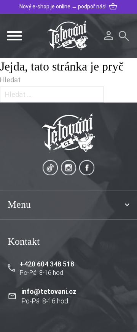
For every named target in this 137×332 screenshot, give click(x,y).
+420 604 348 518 (47, 264)
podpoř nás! (92, 6)
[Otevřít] (14, 35)
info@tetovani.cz (48, 291)
